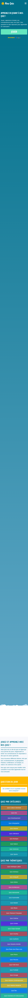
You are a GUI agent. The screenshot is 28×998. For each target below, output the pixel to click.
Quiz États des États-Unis (14, 949)
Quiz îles (14, 990)
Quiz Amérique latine (14, 866)
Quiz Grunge (14, 975)
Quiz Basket (14, 903)
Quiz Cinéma (14, 918)
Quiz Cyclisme (14, 939)
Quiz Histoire (14, 828)
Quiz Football (14, 970)
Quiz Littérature (14, 833)
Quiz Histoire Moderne (14, 985)
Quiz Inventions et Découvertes (14, 996)
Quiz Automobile (14, 897)
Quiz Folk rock (14, 965)
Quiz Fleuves (14, 959)
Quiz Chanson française (14, 913)
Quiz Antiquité (14, 877)
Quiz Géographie (14, 823)
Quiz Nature (14, 844)
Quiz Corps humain (14, 928)
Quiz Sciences (14, 849)
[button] (14, 37)
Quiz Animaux (14, 872)
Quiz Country (14, 934)
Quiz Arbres (14, 882)
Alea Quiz (9, 3)
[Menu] (25, 3)
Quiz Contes (14, 923)
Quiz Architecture (14, 887)
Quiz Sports (14, 854)
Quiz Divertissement (14, 818)
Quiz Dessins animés (14, 944)
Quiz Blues (14, 908)
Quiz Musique (14, 839)
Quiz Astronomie (14, 892)
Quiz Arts (14, 813)
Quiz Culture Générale (14, 808)
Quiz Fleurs (14, 954)
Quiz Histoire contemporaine (14, 980)
